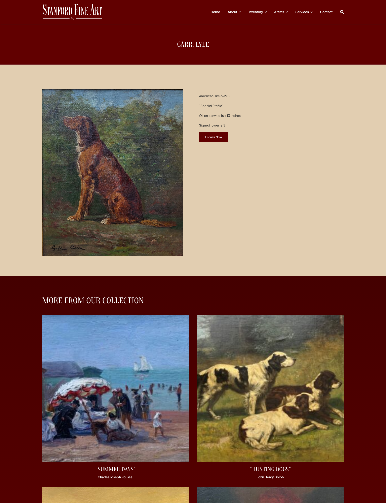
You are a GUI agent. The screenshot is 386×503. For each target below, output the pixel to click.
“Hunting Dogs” (270, 469)
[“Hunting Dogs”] (270, 318)
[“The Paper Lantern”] (270, 490)
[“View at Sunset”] (115, 490)
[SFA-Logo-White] (72, 5)
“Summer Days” (116, 469)
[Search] (342, 12)
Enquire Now (213, 137)
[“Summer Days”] (115, 318)
